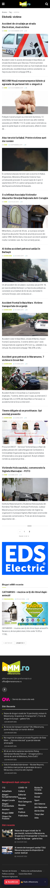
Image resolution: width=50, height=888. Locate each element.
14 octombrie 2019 (16, 88)
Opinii (20, 809)
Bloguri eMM (7, 813)
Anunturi (5, 809)
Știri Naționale (40, 807)
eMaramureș (8, 599)
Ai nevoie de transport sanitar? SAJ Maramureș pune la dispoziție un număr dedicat (30, 850)
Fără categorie (25, 802)
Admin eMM (8, 256)
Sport (36, 800)
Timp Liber (39, 814)
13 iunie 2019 (19, 364)
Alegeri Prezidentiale (8, 805)
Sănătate (38, 793)
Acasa (4, 12)
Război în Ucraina (38, 789)
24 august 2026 (11, 733)
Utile (36, 818)
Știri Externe (39, 804)
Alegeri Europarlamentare (10, 796)
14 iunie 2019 (19, 310)
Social (37, 797)
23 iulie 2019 (14, 202)
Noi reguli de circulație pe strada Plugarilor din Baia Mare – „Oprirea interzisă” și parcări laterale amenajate (25, 740)
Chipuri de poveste (6, 817)
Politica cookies (8, 874)
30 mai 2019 (14, 475)
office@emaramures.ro (12, 681)
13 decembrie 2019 (16, 31)
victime (16, 12)
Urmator (20, 643)
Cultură (21, 791)
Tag (10, 12)
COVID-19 (22, 788)
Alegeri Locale (8, 800)
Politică (21, 812)
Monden (22, 805)
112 (3, 788)
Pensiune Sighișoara (10, 877)
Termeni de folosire (9, 871)
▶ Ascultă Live (12, 882)
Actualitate (7, 791)
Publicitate (23, 816)
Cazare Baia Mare (25, 874)
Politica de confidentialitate (31, 871)
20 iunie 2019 (19, 256)
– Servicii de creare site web (22, 699)
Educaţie (22, 798)
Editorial (22, 795)
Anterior (8, 643)
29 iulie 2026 (20, 599)
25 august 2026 (11, 722)
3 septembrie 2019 (16, 145)
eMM (5, 31)
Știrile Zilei (39, 811)
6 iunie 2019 (18, 418)
